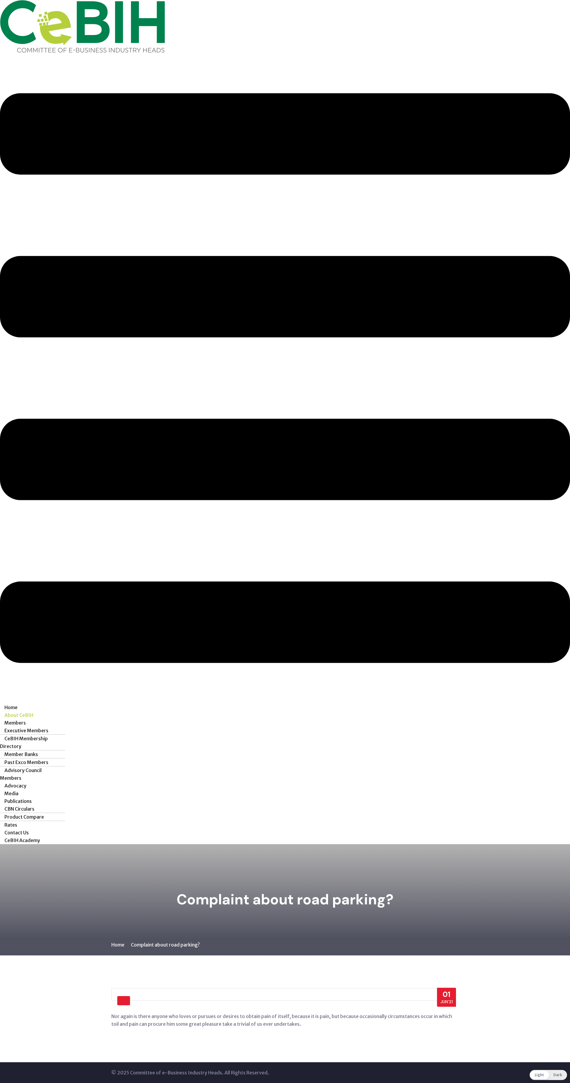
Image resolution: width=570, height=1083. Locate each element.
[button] (285, 378)
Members (15, 723)
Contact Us (16, 833)
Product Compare (24, 817)
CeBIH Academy (22, 840)
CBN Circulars (19, 809)
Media (11, 793)
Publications (18, 801)
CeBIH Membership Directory (24, 742)
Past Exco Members (26, 762)
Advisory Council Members (21, 774)
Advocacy (15, 786)
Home (11, 707)
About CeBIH (18, 715)
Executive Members (26, 730)
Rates (10, 825)
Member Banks (21, 754)
